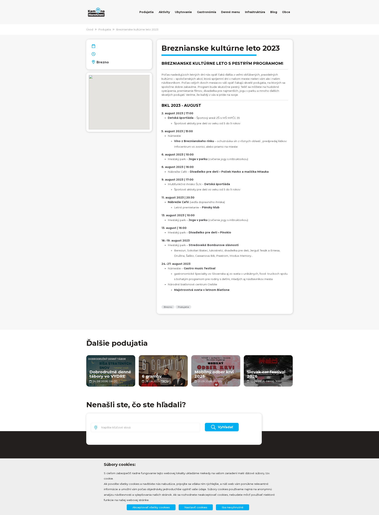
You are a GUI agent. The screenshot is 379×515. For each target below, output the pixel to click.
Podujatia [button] (146, 12)
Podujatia (104, 29)
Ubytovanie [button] (183, 12)
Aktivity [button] (164, 12)
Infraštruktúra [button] (255, 12)
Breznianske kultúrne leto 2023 (137, 29)
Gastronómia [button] (206, 12)
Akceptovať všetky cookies (151, 507)
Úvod (89, 29)
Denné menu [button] (230, 12)
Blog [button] (273, 12)
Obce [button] (286, 12)
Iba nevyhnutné (232, 507)
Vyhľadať (225, 427)
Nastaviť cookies (195, 507)
